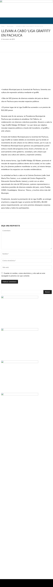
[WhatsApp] (20, 48)
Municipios (10, 26)
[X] (9, 48)
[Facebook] (3, 48)
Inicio (2, 26)
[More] (26, 48)
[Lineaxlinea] (26, 8)
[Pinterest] (15, 48)
